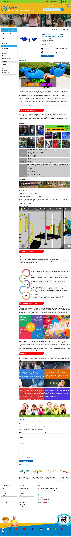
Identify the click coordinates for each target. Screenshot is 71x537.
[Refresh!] (29, 458)
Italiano (58, 528)
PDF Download (47, 52)
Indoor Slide (4, 50)
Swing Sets (4, 40)
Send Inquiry (47, 55)
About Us (4, 490)
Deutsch (44, 528)
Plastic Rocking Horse (6, 55)
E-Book (3, 495)
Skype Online (46, 48)
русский (6, 528)
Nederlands (66, 528)
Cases (3, 500)
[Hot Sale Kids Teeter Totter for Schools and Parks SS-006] (29, 39)
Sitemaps (68, 533)
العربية (13, 528)
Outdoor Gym (5, 38)
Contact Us (4, 502)
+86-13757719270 (62, 52)
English (55, 1)
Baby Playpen (5, 53)
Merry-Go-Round (5, 48)
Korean (5, 531)
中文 (49, 1)
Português (28, 528)
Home (59, 29)
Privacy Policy (62, 533)
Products (63, 29)
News (3, 497)
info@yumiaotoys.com (6, 65)
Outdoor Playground (6, 33)
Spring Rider (4, 43)
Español (20, 528)
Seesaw (3, 45)
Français (36, 528)
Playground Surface (6, 58)
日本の (51, 528)
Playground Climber (6, 36)
